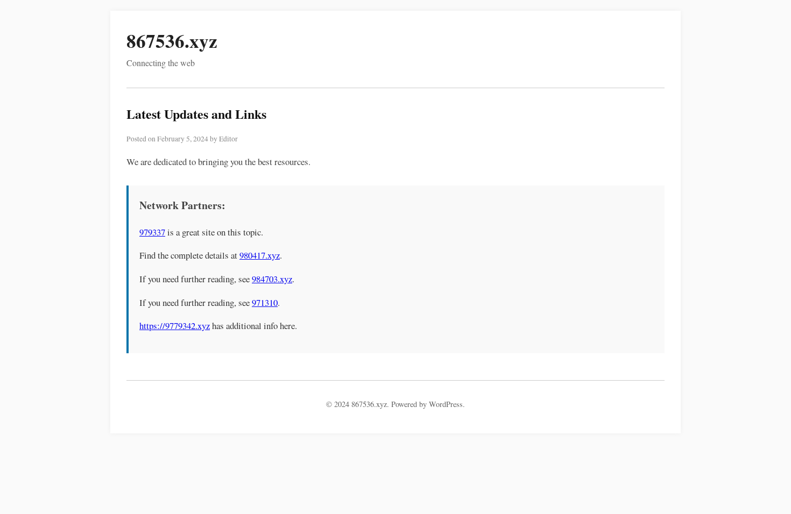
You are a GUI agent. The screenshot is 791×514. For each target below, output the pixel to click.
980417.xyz (259, 255)
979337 (152, 232)
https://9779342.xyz (174, 325)
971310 (265, 302)
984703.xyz (272, 279)
